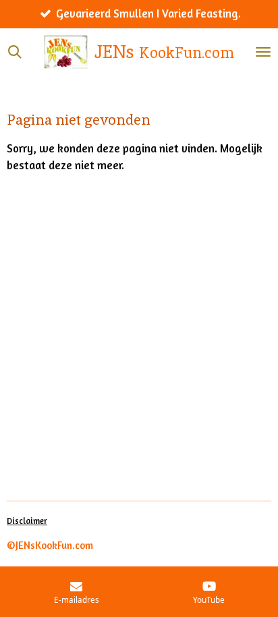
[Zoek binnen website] (15, 52)
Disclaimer (27, 521)
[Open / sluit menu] (263, 52)
